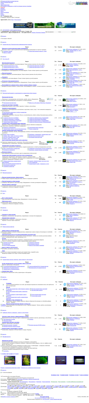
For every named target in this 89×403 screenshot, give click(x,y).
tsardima (41, 387)
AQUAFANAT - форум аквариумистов (12, 30)
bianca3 (72, 302)
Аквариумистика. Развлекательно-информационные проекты (17, 44)
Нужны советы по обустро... (76, 198)
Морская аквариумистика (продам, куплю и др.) (18, 303)
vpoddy (37, 388)
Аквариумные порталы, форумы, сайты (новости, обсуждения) (18, 259)
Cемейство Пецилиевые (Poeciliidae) (37, 119)
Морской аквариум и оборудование (11, 181)
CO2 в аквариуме (33, 162)
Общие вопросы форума (8, 226)
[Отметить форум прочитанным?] (3, 305)
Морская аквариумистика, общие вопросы (13, 177)
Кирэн (24, 385)
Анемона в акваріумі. (74, 185)
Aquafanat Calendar (7, 51)
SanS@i (81, 385)
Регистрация (18, 19)
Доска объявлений (5, 4)
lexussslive (72, 249)
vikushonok (57, 385)
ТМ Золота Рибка (7, 320)
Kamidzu (72, 153)
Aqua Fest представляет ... (75, 231)
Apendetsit (72, 79)
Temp (3, 250)
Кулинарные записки (34, 244)
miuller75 (36, 385)
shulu (8, 385)
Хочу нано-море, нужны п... (75, 181)
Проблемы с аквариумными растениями (38, 149)
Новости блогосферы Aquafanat (36, 245)
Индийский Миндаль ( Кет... (76, 142)
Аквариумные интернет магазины (10, 322)
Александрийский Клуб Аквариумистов (38, 266)
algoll (71, 149)
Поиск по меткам (5, 12)
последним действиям (22, 379)
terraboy (71, 51)
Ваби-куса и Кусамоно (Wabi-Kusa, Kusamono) (40, 102)
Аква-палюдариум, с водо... (75, 69)
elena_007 (72, 82)
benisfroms (72, 243)
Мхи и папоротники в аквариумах (11, 148)
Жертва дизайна (7, 52)
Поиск (2, 11)
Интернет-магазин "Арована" (10, 325)
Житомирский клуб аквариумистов (37, 267)
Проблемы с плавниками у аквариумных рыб (40, 134)
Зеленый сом (73, 179)
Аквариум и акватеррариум (9, 108)
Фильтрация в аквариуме (9, 165)
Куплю (8, 293)
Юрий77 (72, 233)
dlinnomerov (31, 388)
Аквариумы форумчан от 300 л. (36, 67)
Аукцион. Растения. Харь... (76, 284)
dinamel (43, 388)
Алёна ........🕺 (73, 111)
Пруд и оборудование (7, 197)
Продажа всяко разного (37, 290)
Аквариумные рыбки (7, 113)
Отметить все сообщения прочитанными (30, 367)
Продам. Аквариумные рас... (77, 289)
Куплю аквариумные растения (38, 294)
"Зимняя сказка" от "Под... (75, 50)
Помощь (3, 8)
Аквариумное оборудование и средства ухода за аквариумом (17, 155)
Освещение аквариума (8, 166)
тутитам (9, 388)
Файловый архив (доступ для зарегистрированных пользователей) (19, 234)
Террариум (5, 77)
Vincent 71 (72, 203)
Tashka (71, 66)
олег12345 (9, 387)
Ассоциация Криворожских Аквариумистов (14, 266)
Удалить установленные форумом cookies (10, 367)
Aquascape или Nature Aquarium (10, 104)
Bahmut (72, 290)
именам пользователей (33, 379)
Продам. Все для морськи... (76, 305)
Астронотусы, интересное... (75, 117)
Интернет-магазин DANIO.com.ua (37, 325)
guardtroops (48, 387)
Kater (71, 216)
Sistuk (14, 388)
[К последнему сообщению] (72, 49)
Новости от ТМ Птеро (74, 318)
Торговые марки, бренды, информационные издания (15, 316)
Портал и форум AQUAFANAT (10, 247)
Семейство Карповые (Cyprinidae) (11, 119)
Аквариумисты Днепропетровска (11, 269)
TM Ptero (31, 319)
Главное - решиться (73, 65)
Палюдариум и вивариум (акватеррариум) (12, 69)
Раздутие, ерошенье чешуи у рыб (11, 137)
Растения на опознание (74, 152)
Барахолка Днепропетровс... (76, 266)
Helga (13, 385)
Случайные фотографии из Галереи (9, 353)
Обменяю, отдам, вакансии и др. (14, 299)
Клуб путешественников (9, 245)
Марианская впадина (7, 340)
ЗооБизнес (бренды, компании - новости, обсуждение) (15, 312)
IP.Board (44, 398)
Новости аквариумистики (7, 2)
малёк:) (27, 387)
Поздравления (6, 244)
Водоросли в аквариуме (9, 149)
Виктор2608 (65, 385)
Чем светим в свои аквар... (75, 160)
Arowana (72, 143)
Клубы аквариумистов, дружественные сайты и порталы (16, 263)
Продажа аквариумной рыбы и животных (17, 291)
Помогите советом (73, 110)
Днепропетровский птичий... (76, 329)
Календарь (3, 9)
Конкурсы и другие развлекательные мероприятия (15, 48)
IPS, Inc (52, 398)
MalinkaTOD (82, 387)
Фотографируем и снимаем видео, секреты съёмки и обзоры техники (19, 85)
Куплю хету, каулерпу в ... (75, 73)
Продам (8, 287)
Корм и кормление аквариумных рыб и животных (14, 140)
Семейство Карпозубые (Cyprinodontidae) (39, 120)
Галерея (2, 14)
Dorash (20, 388)
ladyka (54, 387)
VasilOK (72, 330)
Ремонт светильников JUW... (76, 252)
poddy (76, 385)
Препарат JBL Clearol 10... (75, 324)
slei (25, 388)
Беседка (4, 238)
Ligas (16, 387)
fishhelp (19, 385)
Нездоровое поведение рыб (35, 137)
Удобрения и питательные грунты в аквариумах (40, 148)
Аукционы (8, 283)
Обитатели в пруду (6, 201)
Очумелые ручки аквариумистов (10, 81)
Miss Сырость (73, 101)
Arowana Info (73, 325)
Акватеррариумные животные (36, 127)
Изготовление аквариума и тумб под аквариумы (14, 112)
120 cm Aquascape (73, 105)
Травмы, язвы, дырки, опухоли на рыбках (13, 135)
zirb (65, 387)
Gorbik (71, 199)
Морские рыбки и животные (9, 184)
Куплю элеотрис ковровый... (76, 295)
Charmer (72, 135)
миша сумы (72, 162)
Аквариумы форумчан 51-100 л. (11, 67)
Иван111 (72, 220)
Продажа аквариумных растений (39, 288)
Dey (71, 71)
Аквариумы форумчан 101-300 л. (37, 65)
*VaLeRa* (72, 273)
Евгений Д (72, 106)
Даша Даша (72, 119)
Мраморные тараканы (74, 77)
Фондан (72, 237)
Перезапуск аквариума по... (75, 147)
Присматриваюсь (23, 381)
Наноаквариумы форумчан (9, 102)
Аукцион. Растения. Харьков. (38, 32)
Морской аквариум (7, 73)
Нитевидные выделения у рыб (36, 135)
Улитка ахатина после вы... (75, 219)
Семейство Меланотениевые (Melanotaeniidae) (40, 122)
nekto (71, 86)
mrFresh (71, 253)
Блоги (2, 13)
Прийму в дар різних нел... (75, 177)
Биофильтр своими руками (75, 81)
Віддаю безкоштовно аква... (76, 301)
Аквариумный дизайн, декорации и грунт (39, 163)
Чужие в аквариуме (33, 128)
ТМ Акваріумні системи (9, 319)
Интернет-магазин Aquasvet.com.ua (11, 326)
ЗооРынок (5, 279)
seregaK (21, 387)
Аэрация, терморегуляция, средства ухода (39, 161)
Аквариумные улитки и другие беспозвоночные (14, 128)
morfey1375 (72, 183)
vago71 (30, 385)
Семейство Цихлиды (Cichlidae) (10, 117)
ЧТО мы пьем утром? (74, 242)
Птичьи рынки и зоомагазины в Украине (12, 328)
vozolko (60, 387)
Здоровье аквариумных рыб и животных (12, 130)
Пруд (4, 193)
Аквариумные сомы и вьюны (10, 122)
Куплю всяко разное (36, 295)
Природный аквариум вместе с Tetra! (38, 51)
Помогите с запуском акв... (75, 248)
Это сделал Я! (6, 59)
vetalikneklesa (49, 385)
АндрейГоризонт (72, 387)
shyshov (37, 393)
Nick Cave (72, 267)
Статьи (2, 3)
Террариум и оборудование (9, 214)
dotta (71, 385)
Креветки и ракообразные (9, 127)
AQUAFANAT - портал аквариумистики (52, 399)
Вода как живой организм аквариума (12, 163)
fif (70, 187)
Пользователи (32, 381)
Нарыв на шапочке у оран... (75, 134)
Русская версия (38, 398)
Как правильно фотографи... (76, 85)
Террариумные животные (8, 217)
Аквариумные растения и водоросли (11, 145)
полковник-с (34, 387)
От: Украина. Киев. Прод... (75, 345)
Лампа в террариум (73, 215)
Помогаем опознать (7, 152)
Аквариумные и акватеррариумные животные (14, 123)
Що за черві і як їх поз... (75, 126)
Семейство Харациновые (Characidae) (12, 120)
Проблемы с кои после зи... (75, 202)
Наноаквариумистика (7, 97)
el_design (73, 297)
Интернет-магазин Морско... (76, 271)
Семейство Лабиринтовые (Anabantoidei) (38, 117)
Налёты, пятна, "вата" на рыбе (10, 138)
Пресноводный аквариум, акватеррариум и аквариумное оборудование (20, 93)
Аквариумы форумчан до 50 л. (10, 65)
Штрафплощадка (7, 336)
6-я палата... (6, 351)
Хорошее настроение (8, 242)
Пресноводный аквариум (8, 62)
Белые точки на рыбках (9, 134)
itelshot (71, 75)
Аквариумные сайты (7, 271)
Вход (12, 19)
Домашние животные (34, 242)
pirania (41, 385)
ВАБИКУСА (72, 100)
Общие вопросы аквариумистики (10, 230)
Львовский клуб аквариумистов (11, 267)
